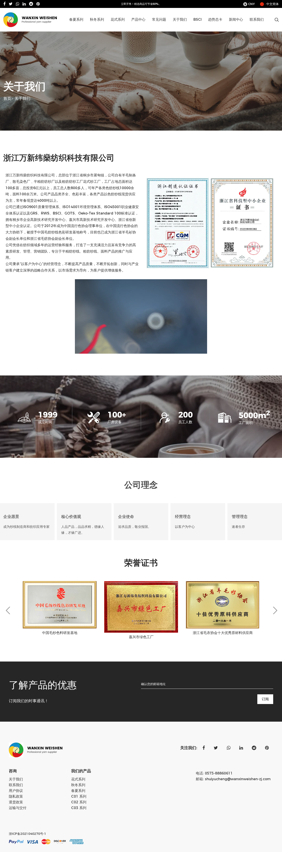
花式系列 (118, 19)
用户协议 (16, 791)
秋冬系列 (97, 19)
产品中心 (138, 19)
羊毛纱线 (107, 27)
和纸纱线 (86, 27)
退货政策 (16, 802)
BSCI (197, 19)
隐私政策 (16, 796)
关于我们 (180, 19)
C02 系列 (148, 26)
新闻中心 (236, 19)
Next (275, 610)
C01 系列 (148, 27)
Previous (8, 610)
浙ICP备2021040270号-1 (27, 834)
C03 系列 (78, 808)
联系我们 (257, 19)
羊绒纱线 (106, 26)
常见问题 (159, 19)
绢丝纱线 (86, 26)
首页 (7, 98)
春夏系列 (76, 19)
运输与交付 (17, 808)
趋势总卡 (215, 19)
